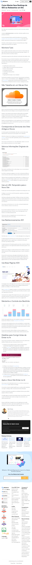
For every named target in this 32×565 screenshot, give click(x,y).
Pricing (23, 491)
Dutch (28, 500)
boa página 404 (7, 289)
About (23, 490)
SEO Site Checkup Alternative (25, 514)
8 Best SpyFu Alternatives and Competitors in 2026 (26, 544)
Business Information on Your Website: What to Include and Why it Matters (26, 533)
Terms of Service (19, 563)
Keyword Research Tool (15, 496)
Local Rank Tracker (15, 530)
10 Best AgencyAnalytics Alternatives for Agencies (25, 523)
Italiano (23, 500)
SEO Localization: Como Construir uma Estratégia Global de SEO (19, 444)
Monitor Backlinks (15, 499)
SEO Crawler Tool (15, 501)
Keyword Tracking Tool (16, 498)
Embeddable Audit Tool (15, 493)
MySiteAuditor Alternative (24, 509)
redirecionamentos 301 (11, 236)
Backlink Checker (15, 489)
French (26, 497)
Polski (23, 502)
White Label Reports (15, 502)
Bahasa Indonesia (25, 499)
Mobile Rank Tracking (16, 534)
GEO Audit (14, 509)
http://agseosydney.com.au (24, 410)
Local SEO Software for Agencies (16, 532)
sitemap (9, 180)
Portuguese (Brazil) (25, 503)
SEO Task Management (16, 542)
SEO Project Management (14, 540)
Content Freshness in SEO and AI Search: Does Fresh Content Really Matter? (26, 554)
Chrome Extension (15, 524)
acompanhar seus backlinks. (19, 320)
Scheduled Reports (15, 537)
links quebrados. (16, 366)
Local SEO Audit (15, 514)
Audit (24, 478)
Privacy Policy (13, 563)
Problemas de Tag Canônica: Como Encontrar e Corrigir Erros (27, 444)
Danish (23, 496)
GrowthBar (14, 528)
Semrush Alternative (25, 512)
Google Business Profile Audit (15, 512)
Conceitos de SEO (15, 10)
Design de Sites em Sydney (17, 416)
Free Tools (13, 527)
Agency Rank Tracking (16, 518)
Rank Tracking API (15, 536)
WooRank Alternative (26, 516)
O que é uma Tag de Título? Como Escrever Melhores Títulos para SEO (12, 444)
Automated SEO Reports (15, 520)
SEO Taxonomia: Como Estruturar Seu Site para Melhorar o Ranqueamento (5, 444)
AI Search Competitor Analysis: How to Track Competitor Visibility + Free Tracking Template (26, 539)
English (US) (26, 494)
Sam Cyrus (8, 10)
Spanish (23, 497)
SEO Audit (13, 508)
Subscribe (25, 428)
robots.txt (9, 347)
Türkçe (23, 505)
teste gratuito (5, 80)
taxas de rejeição (5, 384)
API (12, 504)
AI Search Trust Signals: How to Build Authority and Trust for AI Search (26, 528)
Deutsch (26, 496)
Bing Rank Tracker (15, 522)
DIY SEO (13, 525)
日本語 (26, 500)
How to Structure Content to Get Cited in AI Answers (26, 549)
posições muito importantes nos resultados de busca (11, 38)
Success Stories (24, 493)
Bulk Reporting (14, 490)
